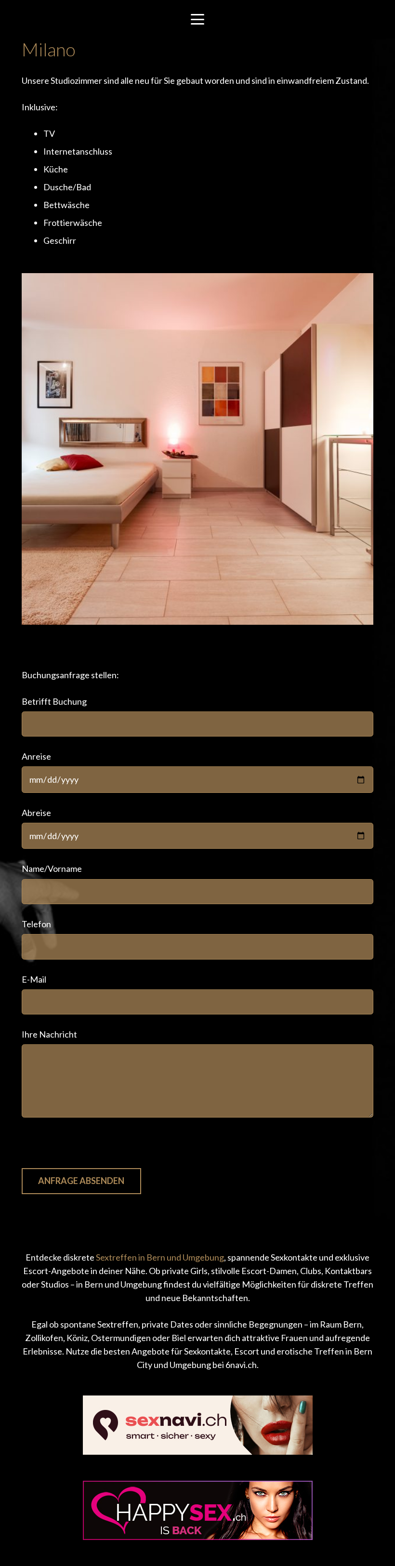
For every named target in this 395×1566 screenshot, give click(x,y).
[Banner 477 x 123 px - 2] (197, 1425)
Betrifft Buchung (54, 701)
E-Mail (34, 979)
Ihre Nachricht (49, 1034)
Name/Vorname (52, 868)
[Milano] (197, 449)
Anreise (36, 756)
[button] (197, 19)
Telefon (36, 924)
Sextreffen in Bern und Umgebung (160, 1257)
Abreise (36, 812)
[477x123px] (197, 1510)
